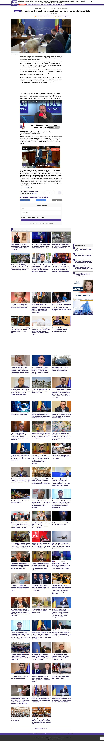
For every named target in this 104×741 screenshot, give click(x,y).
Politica (40, 8)
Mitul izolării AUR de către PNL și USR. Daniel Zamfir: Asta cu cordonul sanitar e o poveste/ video (20, 330)
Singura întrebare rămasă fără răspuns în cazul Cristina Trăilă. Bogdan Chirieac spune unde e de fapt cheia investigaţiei (41, 415)
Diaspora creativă (54, 1)
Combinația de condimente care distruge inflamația (20, 501)
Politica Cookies (43, 733)
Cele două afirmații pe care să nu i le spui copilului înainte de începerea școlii (41, 610)
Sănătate (78, 1)
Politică (27, 1)
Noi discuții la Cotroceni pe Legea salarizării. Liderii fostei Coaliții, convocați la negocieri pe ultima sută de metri (41, 699)
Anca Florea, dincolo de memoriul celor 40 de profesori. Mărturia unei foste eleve (84, 255)
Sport (42, 2)
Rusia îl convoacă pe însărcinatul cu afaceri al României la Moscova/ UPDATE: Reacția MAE (44, 4)
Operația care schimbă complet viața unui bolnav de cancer (20, 413)
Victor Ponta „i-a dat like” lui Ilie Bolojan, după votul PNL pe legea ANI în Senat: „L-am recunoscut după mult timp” (61, 415)
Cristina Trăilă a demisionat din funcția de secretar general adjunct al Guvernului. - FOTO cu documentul (20, 458)
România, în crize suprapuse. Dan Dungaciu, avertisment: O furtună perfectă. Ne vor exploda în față (20, 480)
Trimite (41, 220)
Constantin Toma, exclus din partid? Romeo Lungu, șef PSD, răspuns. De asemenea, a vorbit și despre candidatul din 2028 (20, 525)
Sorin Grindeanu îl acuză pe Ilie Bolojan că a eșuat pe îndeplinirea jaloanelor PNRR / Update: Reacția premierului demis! (20, 392)
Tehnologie (47, 2)
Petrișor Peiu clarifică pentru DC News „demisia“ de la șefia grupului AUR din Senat (61, 329)
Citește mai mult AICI (25, 187)
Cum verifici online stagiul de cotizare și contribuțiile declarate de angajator (61, 457)
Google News (34, 193)
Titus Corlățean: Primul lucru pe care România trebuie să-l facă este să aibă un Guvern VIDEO (41, 246)
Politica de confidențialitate (33, 733)
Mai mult (59, 2)
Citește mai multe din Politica (41, 728)
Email (58, 200)
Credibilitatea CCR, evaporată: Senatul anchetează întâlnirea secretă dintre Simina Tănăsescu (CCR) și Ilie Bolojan (41, 657)
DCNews (14, 3)
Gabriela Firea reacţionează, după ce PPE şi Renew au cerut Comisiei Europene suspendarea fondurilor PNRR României (41, 545)
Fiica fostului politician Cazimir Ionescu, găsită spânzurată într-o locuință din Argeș (82, 274)
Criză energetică (38, 1)
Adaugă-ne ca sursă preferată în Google (45, 16)
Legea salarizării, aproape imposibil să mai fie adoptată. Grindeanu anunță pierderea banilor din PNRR (60, 657)
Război (31, 1)
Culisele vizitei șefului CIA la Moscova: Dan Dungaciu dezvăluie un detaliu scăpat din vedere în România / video (84, 261)
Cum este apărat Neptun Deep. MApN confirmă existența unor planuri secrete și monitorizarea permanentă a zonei (61, 545)
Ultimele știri (21, 1)
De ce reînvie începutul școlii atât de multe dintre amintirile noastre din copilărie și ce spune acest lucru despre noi (41, 436)
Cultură (83, 1)
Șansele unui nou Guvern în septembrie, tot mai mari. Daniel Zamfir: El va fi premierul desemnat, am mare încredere (61, 566)
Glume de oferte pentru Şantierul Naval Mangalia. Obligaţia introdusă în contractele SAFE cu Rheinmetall (20, 657)
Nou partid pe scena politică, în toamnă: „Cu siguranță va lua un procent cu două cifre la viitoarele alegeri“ (41, 721)
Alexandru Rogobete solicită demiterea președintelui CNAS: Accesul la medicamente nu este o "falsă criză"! (41, 588)
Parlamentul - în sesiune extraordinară (18, 719)
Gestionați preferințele (53, 733)
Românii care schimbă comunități (66, 1)
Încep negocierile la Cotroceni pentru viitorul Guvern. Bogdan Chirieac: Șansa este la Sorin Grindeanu (20, 247)
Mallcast (53, 2)
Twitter (42, 200)
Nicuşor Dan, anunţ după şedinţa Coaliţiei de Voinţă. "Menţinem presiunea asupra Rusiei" (20, 676)
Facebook (26, 200)
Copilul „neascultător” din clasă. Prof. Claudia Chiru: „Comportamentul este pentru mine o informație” (41, 525)
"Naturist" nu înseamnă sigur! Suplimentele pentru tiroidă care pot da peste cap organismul (20, 306)
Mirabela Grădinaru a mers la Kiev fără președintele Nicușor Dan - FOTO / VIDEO (60, 676)
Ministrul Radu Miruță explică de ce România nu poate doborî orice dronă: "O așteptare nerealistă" (61, 634)
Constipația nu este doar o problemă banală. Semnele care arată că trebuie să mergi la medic (20, 588)
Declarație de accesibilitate (69, 733)
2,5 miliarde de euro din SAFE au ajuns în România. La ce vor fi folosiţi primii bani (41, 391)
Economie (46, 1)
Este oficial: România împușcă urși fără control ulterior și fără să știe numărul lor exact (61, 246)
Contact (60, 733)
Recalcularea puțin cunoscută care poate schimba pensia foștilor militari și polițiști (60, 369)
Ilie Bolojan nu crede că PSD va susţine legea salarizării (61, 523)
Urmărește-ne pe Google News (62, 16)
